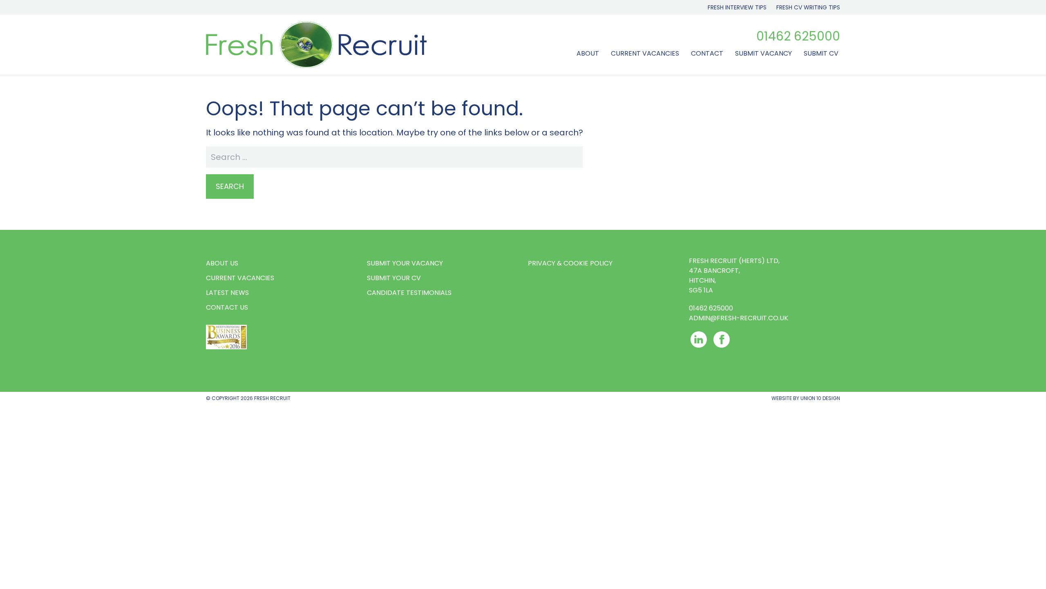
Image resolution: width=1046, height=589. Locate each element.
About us (222, 263)
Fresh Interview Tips (737, 7)
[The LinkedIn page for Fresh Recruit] (699, 339)
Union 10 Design (820, 398)
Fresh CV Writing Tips (808, 7)
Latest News (227, 292)
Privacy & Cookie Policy (570, 263)
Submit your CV (394, 278)
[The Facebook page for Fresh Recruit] (721, 339)
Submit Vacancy (763, 53)
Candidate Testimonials (409, 292)
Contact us (227, 307)
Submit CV (821, 53)
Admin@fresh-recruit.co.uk (738, 318)
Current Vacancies (645, 53)
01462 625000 (798, 36)
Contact (707, 53)
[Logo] (316, 44)
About (588, 53)
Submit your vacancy (405, 263)
